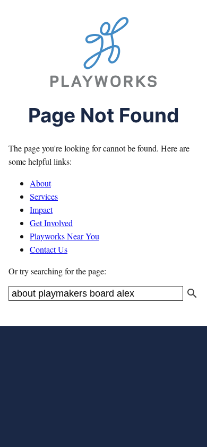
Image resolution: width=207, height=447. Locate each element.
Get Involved (51, 222)
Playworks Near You (64, 236)
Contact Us (48, 249)
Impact (41, 209)
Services (44, 196)
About (40, 183)
